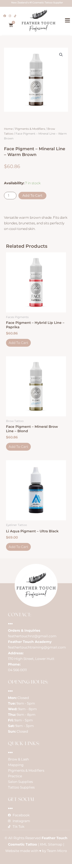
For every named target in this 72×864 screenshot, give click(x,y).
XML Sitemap (51, 844)
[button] (61, 54)
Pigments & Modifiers (30, 129)
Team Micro (57, 851)
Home (8, 129)
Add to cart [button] (18, 343)
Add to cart (32, 195)
